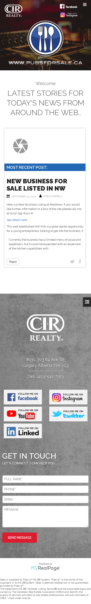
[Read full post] (20, 146)
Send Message (19, 537)
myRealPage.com (46, 568)
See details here (17, 220)
